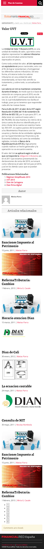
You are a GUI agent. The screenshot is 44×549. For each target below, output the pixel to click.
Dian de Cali (10, 352)
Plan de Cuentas (15, 3)
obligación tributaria (29, 156)
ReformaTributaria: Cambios (16, 281)
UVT (11, 23)
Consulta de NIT (13, 420)
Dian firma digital (14, 185)
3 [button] (7, 511)
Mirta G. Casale (23, 288)
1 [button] (7, 504)
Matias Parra (36, 23)
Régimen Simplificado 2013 (18, 177)
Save (40, 34)
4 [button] (7, 515)
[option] (22, 271)
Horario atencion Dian (18, 317)
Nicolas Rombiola (24, 424)
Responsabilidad (21, 545)
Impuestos (6, 23)
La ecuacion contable (17, 386)
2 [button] (7, 508)
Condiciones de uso (8, 545)
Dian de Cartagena (14, 182)
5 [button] (7, 518)
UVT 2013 (10, 179)
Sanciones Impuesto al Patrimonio (18, 244)
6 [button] (7, 521)
